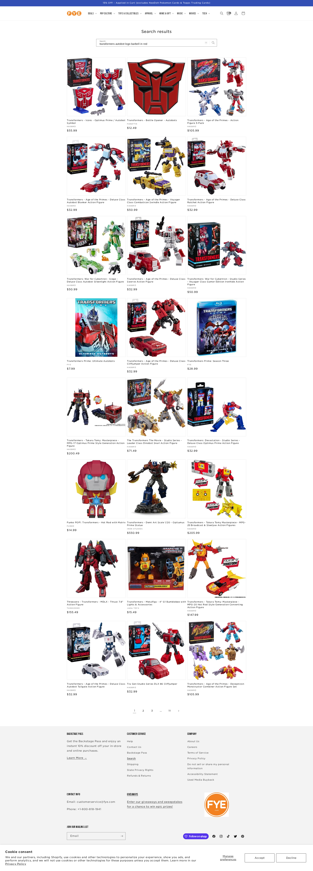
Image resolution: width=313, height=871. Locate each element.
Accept (260, 857)
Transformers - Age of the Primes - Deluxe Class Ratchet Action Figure (216, 201)
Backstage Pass (137, 752)
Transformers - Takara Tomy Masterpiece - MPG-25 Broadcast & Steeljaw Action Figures (216, 523)
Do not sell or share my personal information (208, 766)
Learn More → (77, 757)
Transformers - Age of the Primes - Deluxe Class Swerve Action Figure (156, 280)
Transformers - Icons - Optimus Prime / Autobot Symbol (96, 121)
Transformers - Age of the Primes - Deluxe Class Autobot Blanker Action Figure (96, 201)
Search (131, 758)
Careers (192, 747)
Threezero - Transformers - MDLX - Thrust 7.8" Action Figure (95, 603)
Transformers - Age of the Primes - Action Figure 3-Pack (212, 121)
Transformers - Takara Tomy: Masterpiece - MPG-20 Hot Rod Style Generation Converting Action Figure (215, 605)
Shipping (132, 764)
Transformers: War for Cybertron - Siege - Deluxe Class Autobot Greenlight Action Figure (95, 280)
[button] (92, 13)
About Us (193, 741)
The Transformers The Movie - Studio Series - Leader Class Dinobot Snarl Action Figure (154, 441)
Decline (291, 857)
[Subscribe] (121, 836)
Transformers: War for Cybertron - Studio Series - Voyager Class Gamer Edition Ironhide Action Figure (216, 282)
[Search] (213, 42)
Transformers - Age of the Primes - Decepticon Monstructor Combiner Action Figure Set (215, 685)
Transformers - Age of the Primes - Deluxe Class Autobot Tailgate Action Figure (96, 685)
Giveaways (132, 794)
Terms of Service (198, 752)
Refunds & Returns (139, 775)
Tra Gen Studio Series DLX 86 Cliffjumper (152, 684)
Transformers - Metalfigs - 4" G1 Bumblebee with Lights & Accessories (156, 603)
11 (170, 710)
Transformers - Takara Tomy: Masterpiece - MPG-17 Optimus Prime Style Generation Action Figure (95, 443)
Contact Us (134, 747)
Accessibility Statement (202, 774)
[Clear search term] (206, 42)
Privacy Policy (15, 863)
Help (130, 741)
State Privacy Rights (140, 770)
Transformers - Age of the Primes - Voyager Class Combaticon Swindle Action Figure (153, 201)
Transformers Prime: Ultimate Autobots (91, 361)
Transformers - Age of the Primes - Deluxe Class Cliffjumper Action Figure (156, 362)
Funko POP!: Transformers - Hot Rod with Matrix (96, 522)
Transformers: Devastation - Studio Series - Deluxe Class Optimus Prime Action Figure (213, 441)
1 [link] (134, 710)
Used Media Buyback (200, 779)
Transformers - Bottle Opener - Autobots (152, 120)
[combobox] (156, 42)
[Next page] (178, 710)
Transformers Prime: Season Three (208, 361)
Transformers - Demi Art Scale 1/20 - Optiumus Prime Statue (155, 523)
